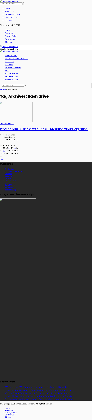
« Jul (1, 159)
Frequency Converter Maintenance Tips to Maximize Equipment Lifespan (39, 399)
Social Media (11, 73)
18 (4, 150)
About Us (9, 11)
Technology (11, 76)
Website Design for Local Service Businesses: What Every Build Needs (37, 393)
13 (9, 148)
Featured (8, 173)
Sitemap (9, 20)
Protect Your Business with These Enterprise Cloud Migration (44, 129)
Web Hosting (11, 79)
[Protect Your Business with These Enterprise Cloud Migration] (16, 121)
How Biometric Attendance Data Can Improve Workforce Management (38, 390)
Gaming (9, 64)
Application (11, 55)
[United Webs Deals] (9, 1)
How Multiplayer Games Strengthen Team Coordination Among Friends (38, 396)
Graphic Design (13, 67)
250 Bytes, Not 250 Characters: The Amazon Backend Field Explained (37, 387)
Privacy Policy (12, 14)
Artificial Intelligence (16, 58)
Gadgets (9, 61)
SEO (7, 70)
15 (15, 148)
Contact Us (11, 17)
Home (7, 8)
